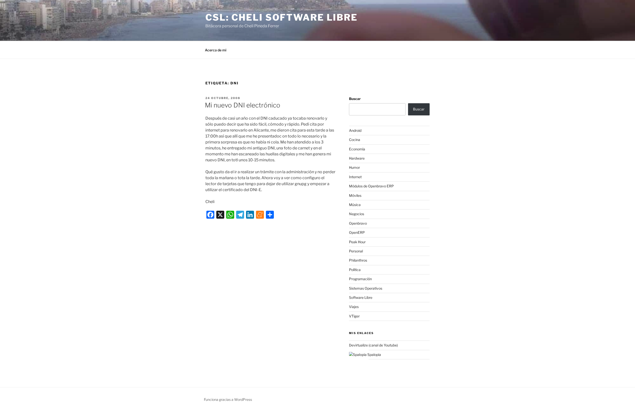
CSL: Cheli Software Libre (281, 17)
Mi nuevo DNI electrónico (242, 105)
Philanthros (358, 260)
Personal (356, 251)
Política (355, 270)
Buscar (355, 99)
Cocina (354, 139)
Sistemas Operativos (365, 288)
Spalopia (374, 354)
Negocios (356, 214)
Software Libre (360, 297)
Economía (357, 149)
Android (355, 130)
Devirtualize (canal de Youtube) (373, 345)
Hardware (357, 158)
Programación (360, 279)
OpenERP (357, 232)
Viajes (354, 307)
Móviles (355, 195)
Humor (354, 167)
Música (355, 205)
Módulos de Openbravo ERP (371, 186)
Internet (355, 177)
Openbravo (358, 223)
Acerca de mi (215, 50)
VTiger (354, 316)
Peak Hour (357, 242)
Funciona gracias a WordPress (228, 399)
